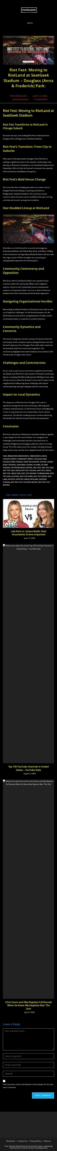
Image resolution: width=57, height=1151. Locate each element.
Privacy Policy (35, 1141)
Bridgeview (12, 456)
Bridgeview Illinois (38, 456)
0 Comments (41, 99)
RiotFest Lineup (22, 479)
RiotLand (34, 479)
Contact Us (22, 1141)
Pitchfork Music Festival (21, 468)
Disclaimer (10, 1141)
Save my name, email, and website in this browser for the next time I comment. (28, 1086)
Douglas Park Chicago (13, 462)
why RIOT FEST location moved (24, 482)
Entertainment (20, 99)
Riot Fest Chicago (28, 470)
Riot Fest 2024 (47, 468)
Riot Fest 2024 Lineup (11, 470)
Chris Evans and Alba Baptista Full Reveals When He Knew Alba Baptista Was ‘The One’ (28, 1005)
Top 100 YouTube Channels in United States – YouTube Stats (28, 768)
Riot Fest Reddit (40, 476)
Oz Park (36, 465)
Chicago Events (9, 459)
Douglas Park (40, 459)
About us (47, 1141)
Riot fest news (26, 476)
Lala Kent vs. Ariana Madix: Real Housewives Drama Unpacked (28, 533)
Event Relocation (31, 462)
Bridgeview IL (23, 456)
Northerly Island (25, 465)
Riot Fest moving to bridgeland (35, 473)
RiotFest (11, 479)
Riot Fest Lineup (44, 470)
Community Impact (25, 459)
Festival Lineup (46, 462)
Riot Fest (37, 468)
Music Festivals (9, 465)
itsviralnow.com (18, 95)
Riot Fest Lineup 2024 (12, 473)
